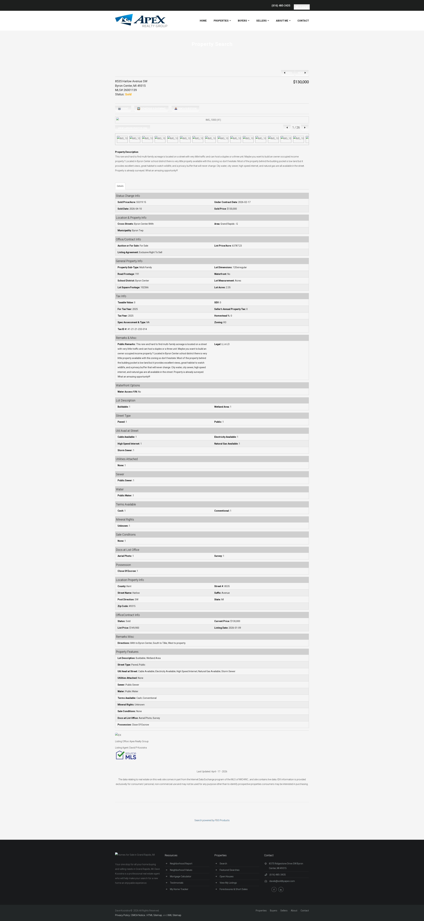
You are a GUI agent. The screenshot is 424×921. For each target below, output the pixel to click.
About (294, 910)
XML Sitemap (174, 915)
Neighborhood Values (181, 870)
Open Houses (227, 876)
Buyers (273, 910)
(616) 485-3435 (281, 5)
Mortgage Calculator (180, 876)
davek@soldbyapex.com (282, 881)
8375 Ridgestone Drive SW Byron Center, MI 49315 (286, 866)
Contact (305, 910)
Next (301, 73)
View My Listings (228, 882)
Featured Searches (229, 870)
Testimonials (176, 882)
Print (124, 108)
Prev (289, 73)
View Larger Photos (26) (132, 128)
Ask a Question (187, 108)
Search (223, 863)
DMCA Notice (138, 915)
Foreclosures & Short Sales (234, 889)
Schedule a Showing (153, 108)
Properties (261, 910)
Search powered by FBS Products (212, 820)
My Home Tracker (179, 889)
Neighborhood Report (181, 863)
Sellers (284, 910)
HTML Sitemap (154, 915)
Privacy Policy (122, 915)
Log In (303, 6)
